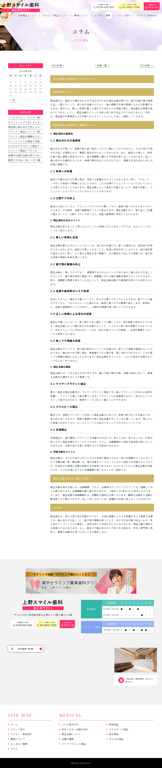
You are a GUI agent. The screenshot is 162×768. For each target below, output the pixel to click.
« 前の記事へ (57, 65)
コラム (14, 748)
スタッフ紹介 (18, 729)
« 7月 (12, 100)
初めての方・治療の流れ (75, 729)
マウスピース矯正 (118, 729)
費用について (18, 739)
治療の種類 (68, 739)
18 (15, 88)
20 (25, 88)
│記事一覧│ (102, 65)
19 (20, 88)
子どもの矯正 (116, 739)
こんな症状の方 (70, 724)
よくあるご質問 (19, 744)
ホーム (14, 724)
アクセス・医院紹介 (21, 734)
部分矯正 (114, 734)
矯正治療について (71, 734)
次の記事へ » (147, 65)
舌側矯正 (114, 724)
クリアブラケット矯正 (74, 744)
